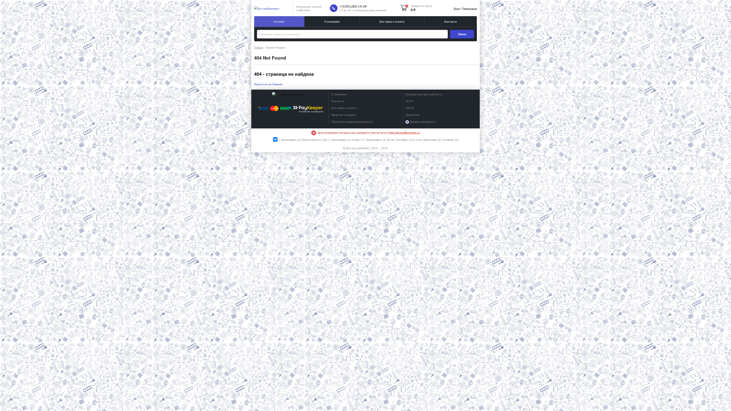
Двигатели (412, 115)
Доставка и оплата (391, 21)
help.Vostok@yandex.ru (404, 133)
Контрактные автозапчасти (423, 94)
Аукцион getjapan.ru (422, 121)
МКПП (409, 108)
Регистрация (470, 8)
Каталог (279, 21)
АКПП (409, 101)
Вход (457, 8)
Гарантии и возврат (344, 115)
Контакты (450, 21)
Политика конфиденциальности (352, 121)
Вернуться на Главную (268, 84)
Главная (258, 47)
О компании (332, 21)
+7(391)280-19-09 (353, 6)
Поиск (462, 34)
